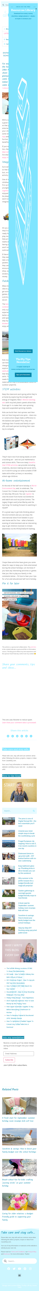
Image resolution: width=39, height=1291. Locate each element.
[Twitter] (14, 1268)
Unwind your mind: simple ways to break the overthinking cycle (26, 833)
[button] (19, 1275)
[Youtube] (19, 1268)
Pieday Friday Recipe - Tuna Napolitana (20, 998)
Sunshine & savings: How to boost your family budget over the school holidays (19, 1150)
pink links (33, 647)
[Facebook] (8, 1268)
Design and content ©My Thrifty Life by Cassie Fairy (19, 1286)
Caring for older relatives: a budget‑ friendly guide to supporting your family (17, 1217)
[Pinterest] (25, 1268)
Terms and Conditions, (18, 1252)
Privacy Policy (32, 1252)
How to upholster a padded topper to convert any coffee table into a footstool (19, 1024)
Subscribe (9, 1060)
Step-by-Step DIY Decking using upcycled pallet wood (27, 930)
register (29, 494)
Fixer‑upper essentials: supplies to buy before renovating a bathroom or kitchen (19, 1009)
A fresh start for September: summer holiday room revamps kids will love (18, 1120)
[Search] (34, 811)
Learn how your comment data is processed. (19, 723)
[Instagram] (30, 1268)
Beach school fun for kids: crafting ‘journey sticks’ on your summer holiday (17, 1183)
